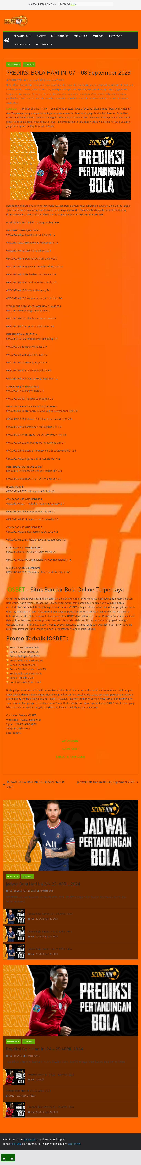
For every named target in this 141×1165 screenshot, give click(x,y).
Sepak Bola (29, 64)
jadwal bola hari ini (41, 89)
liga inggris (109, 89)
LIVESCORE (115, 36)
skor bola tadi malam (117, 98)
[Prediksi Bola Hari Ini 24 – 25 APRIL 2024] (70, 1000)
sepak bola (61, 98)
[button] (29, 36)
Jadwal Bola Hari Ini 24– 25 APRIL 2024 (43, 884)
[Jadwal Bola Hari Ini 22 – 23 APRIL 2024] (14, 916)
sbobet (23, 98)
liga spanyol (24, 93)
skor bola (83, 98)
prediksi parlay (119, 93)
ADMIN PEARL (15, 79)
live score (36, 93)
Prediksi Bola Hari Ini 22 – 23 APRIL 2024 (51, 1074)
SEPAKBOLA (21, 36)
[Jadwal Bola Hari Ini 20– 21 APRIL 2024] (14, 951)
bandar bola (26, 84)
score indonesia (36, 98)
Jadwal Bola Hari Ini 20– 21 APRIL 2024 (50, 949)
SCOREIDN (12, 108)
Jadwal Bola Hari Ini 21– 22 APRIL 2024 (50, 931)
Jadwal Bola (12, 876)
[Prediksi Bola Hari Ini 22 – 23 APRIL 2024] (14, 1077)
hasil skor (128, 84)
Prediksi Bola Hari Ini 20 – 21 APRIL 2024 (51, 1107)
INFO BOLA (20, 44)
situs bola (72, 98)
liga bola (82, 89)
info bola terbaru (14, 89)
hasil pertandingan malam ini (108, 84)
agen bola (13, 84)
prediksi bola (104, 93)
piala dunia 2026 (88, 93)
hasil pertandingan (83, 84)
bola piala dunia (53, 84)
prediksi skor (12, 98)
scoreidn (50, 98)
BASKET (41, 36)
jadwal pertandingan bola (64, 89)
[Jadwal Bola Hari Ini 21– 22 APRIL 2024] (14, 934)
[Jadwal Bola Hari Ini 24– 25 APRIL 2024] (70, 835)
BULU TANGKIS (59, 36)
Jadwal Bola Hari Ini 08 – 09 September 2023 (105, 782)
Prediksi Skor (14, 64)
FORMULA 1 (80, 36)
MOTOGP (98, 36)
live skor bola (59, 93)
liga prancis (11, 93)
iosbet (27, 89)
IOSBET (15, 589)
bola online (39, 84)
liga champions (95, 89)
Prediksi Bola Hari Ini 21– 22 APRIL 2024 (28, 1090)
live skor (47, 93)
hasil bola (67, 84)
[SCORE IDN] (7, 40)
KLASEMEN (42, 44)
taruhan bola (12, 102)
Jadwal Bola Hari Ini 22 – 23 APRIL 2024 (50, 913)
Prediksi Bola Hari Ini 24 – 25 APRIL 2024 (44, 1049)
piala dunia (73, 93)
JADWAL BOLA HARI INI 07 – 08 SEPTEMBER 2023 (35, 784)
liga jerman (121, 89)
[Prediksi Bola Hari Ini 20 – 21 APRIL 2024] (14, 1109)
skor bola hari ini (98, 98)
